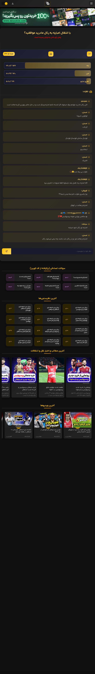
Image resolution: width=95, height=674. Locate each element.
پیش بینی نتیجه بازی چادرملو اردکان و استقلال (24, 330)
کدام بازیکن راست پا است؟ (25, 277)
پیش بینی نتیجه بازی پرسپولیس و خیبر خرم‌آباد (52, 330)
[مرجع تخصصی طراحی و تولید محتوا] (47, 17)
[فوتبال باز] (47, 3)
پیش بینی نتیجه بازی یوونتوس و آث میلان (81, 319)
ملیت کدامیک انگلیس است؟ (81, 287)
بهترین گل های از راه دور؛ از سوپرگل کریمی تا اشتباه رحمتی (79, 431)
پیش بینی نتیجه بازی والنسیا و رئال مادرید (53, 319)
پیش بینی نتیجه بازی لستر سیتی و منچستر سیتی (81, 330)
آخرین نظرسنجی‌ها (48, 298)
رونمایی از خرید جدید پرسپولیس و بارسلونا (83, 388)
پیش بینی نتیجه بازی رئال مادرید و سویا (81, 341)
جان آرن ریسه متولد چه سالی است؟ (24, 287)
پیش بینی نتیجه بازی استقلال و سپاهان (53, 308)
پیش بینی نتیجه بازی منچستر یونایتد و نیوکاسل (25, 319)
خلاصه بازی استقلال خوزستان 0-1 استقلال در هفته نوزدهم (21, 431)
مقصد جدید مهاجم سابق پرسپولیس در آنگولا (54, 388)
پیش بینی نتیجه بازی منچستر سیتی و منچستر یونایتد (52, 341)
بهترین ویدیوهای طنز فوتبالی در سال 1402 (51, 431)
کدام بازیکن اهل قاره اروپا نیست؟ (53, 277)
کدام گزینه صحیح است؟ (80, 277)
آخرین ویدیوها (47, 405)
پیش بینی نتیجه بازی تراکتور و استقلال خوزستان (25, 308)
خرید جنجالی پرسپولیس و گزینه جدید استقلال (27, 388)
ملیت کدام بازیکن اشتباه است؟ (52, 287)
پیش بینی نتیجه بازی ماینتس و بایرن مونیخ (24, 341)
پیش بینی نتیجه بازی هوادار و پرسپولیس (81, 308)
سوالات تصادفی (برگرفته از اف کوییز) (47, 268)
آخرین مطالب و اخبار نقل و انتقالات (47, 350)
